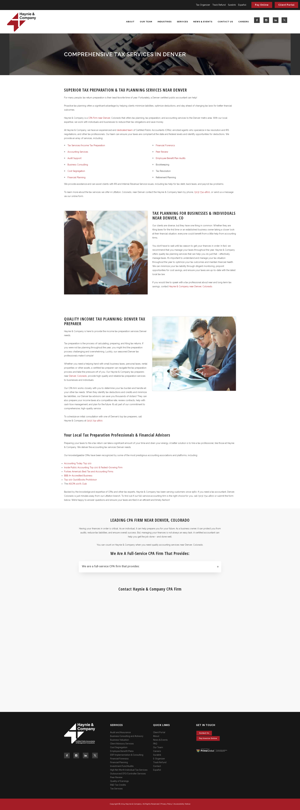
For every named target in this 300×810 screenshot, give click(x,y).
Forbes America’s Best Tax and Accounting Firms (88, 471)
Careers (157, 751)
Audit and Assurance (120, 732)
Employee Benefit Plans (122, 751)
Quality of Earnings (119, 781)
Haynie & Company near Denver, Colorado (190, 286)
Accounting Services (78, 152)
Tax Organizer (203, 5)
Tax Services (116, 788)
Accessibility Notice (182, 804)
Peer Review (162, 152)
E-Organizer (159, 758)
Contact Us (204, 733)
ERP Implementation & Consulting (126, 755)
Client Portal (286, 5)
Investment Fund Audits (122, 766)
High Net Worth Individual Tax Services (129, 770)
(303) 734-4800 (202, 192)
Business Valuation (119, 740)
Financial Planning (76, 177)
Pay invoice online (208, 738)
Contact (157, 766)
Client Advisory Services (122, 743)
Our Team (158, 747)
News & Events (160, 740)
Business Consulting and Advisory (126, 736)
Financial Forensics (165, 145)
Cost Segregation (76, 171)
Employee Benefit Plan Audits (170, 158)
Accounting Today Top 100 (77, 463)
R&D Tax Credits (118, 785)
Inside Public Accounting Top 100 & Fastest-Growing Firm (93, 467)
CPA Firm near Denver (99, 118)
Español (242, 5)
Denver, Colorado (78, 376)
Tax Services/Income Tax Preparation (86, 145)
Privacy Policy (166, 804)
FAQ (155, 743)
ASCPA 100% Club (78, 483)
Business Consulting (78, 164)
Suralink (232, 5)
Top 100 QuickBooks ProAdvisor (80, 479)
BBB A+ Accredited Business (78, 475)
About (156, 736)
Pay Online (262, 5)
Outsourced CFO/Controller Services (128, 773)
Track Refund (219, 5)
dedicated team (125, 130)
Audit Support (74, 158)
